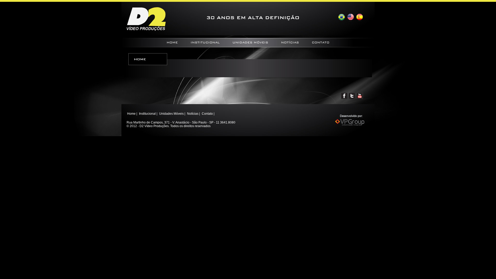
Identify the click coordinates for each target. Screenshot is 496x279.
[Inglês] (350, 17)
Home (172, 42)
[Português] (341, 17)
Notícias (290, 42)
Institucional (205, 42)
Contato (320, 42)
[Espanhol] (359, 17)
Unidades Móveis (250, 42)
